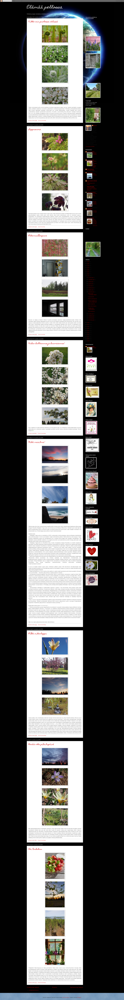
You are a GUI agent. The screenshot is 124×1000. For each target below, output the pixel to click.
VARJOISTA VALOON (89, 209)
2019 (88, 275)
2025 (88, 263)
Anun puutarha (90, 151)
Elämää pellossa (45, 7)
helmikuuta (91, 317)
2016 (88, 326)
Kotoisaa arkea (90, 160)
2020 (88, 273)
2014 (88, 330)
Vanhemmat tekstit (76, 987)
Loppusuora (34, 129)
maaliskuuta (91, 315)
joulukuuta (91, 277)
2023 (88, 267)
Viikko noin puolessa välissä (43, 22)
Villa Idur (89, 200)
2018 (88, 322)
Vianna (95, 125)
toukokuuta (91, 291)
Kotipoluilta (89, 172)
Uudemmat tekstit (33, 987)
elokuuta (90, 285)
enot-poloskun (65, 997)
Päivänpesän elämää (92, 180)
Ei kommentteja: (42, 120)
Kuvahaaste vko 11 (95, 211)
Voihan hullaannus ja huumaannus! (46, 343)
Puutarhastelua (90, 346)
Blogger (79, 997)
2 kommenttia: (41, 226)
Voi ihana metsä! (90, 170)
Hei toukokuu (35, 849)
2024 (88, 265)
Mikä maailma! (36, 442)
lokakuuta (90, 281)
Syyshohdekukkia (95, 153)
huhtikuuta (91, 313)
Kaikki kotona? (90, 169)
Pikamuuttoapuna (37, 236)
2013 (88, 332)
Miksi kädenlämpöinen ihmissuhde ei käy (95, 221)
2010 (88, 338)
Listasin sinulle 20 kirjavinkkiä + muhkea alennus (92, 189)
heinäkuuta (91, 287)
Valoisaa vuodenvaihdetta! (94, 203)
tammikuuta (91, 320)
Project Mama (90, 218)
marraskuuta (91, 279)
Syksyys (94, 347)
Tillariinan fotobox (91, 192)
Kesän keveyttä (95, 174)
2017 (88, 324)
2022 (88, 269)
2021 (88, 271)
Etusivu (54, 987)
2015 (88, 328)
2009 (88, 340)
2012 (88, 334)
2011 (88, 336)
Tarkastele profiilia (90, 146)
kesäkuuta (90, 289)
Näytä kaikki (95, 225)
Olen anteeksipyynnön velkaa (91, 183)
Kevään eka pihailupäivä (41, 744)
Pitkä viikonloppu (37, 634)
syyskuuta (90, 283)
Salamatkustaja (90, 186)
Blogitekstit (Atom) (33, 990)
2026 (88, 261)
